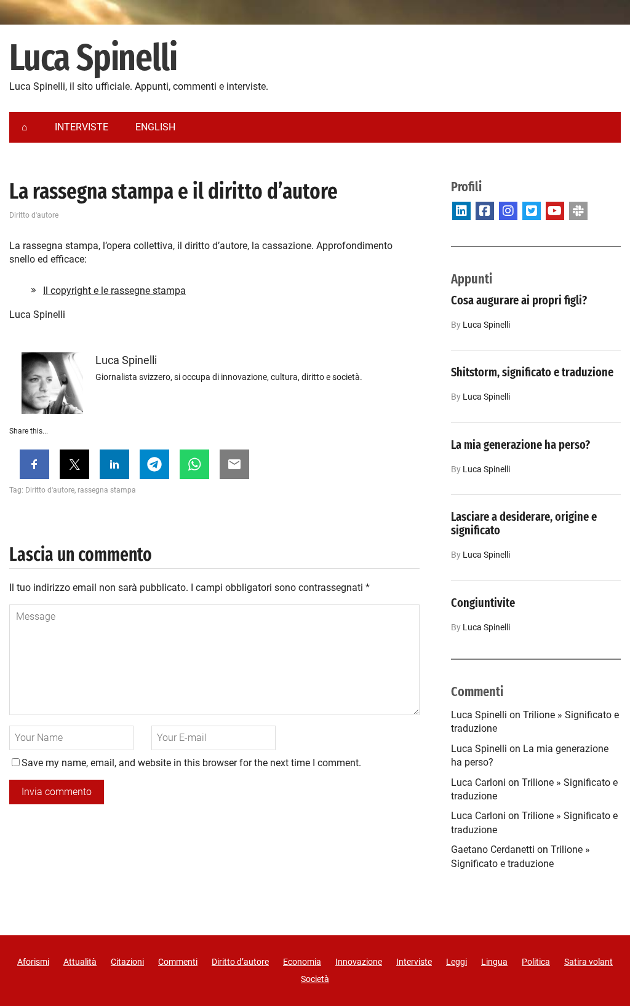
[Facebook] (485, 211)
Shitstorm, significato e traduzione (532, 372)
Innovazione (358, 962)
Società (315, 979)
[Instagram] (508, 211)
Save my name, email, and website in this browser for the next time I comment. (191, 763)
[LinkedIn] (461, 211)
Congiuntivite (483, 602)
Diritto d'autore (33, 215)
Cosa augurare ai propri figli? (519, 300)
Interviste (414, 962)
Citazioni (127, 962)
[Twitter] (531, 211)
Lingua (494, 962)
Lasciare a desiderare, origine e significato (524, 523)
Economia (302, 962)
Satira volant (588, 962)
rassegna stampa (107, 490)
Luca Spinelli (93, 58)
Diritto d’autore (240, 962)
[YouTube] (555, 211)
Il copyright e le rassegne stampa (114, 290)
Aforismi (33, 962)
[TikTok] (578, 211)
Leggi (456, 962)
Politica (536, 962)
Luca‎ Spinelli (486, 325)
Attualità (80, 962)
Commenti (177, 962)
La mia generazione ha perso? (520, 444)
